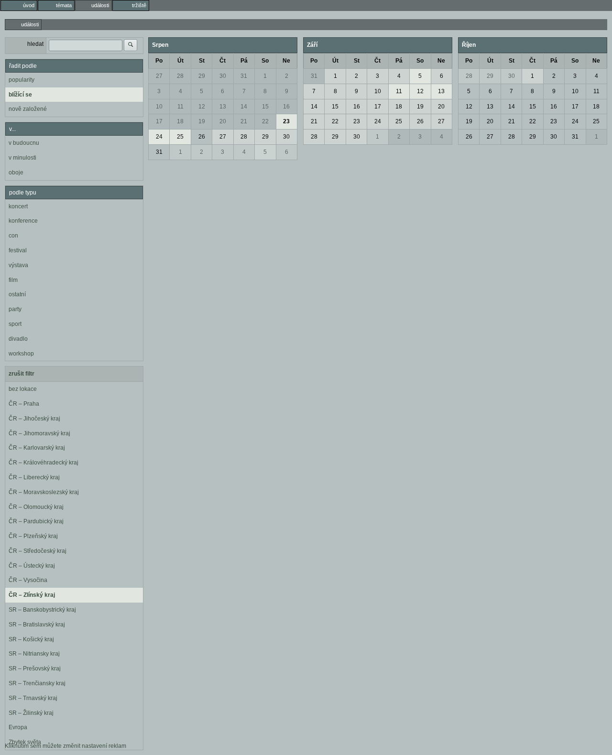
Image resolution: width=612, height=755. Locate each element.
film (13, 280)
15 (265, 106)
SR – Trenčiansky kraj (37, 683)
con (13, 235)
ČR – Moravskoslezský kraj (44, 492)
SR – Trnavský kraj (33, 698)
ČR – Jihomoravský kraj (39, 433)
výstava (18, 265)
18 (180, 121)
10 (159, 106)
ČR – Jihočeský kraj (34, 418)
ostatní (17, 294)
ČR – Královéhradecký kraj (43, 462)
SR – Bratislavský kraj (37, 624)
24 (159, 136)
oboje (16, 172)
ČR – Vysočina (28, 580)
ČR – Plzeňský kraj (33, 536)
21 (243, 121)
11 (180, 106)
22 (265, 121)
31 (243, 76)
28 (180, 76)
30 (222, 76)
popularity (21, 79)
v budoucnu (24, 143)
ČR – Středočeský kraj (37, 551)
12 (201, 106)
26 (201, 136)
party (15, 309)
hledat (35, 44)
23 (286, 121)
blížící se (20, 94)
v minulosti (22, 157)
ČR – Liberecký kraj (34, 477)
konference (23, 220)
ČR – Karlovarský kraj (37, 447)
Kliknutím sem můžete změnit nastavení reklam (65, 746)
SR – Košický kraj (31, 639)
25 (180, 136)
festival (18, 250)
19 (201, 121)
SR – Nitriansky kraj (34, 653)
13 (222, 106)
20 (222, 121)
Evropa (18, 727)
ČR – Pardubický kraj (36, 521)
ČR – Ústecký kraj (32, 565)
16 (286, 106)
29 (201, 76)
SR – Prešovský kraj (35, 668)
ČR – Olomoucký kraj (36, 507)
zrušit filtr (21, 373)
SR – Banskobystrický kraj (42, 609)
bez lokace (23, 389)
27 (159, 76)
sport (15, 324)
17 (159, 121)
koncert (18, 206)
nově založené (28, 109)
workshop (21, 353)
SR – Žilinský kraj (31, 713)
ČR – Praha (24, 403)
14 (243, 106)
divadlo (18, 338)
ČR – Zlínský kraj (32, 595)
